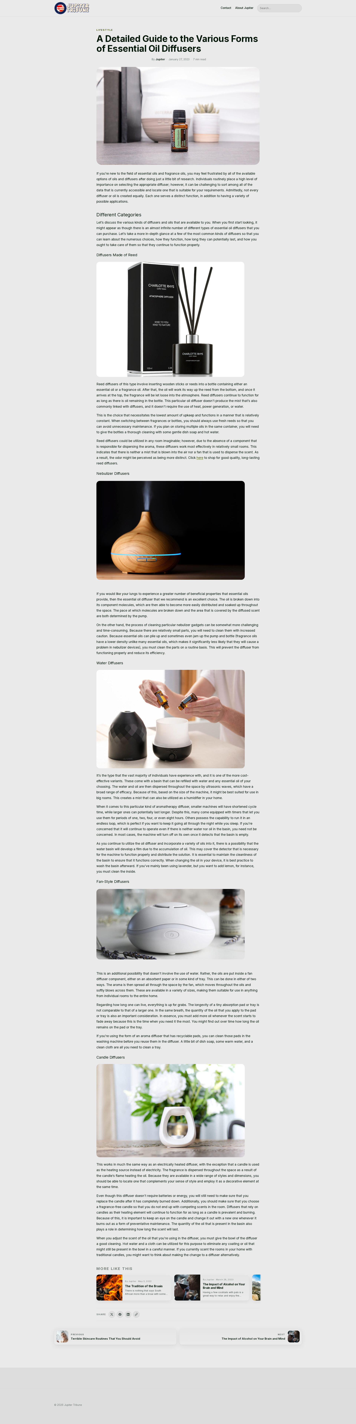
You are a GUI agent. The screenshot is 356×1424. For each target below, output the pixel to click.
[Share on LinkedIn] (128, 1314)
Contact (226, 8)
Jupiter (160, 59)
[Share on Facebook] (120, 1314)
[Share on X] (111, 1314)
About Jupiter (244, 8)
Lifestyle (104, 30)
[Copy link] (136, 1314)
